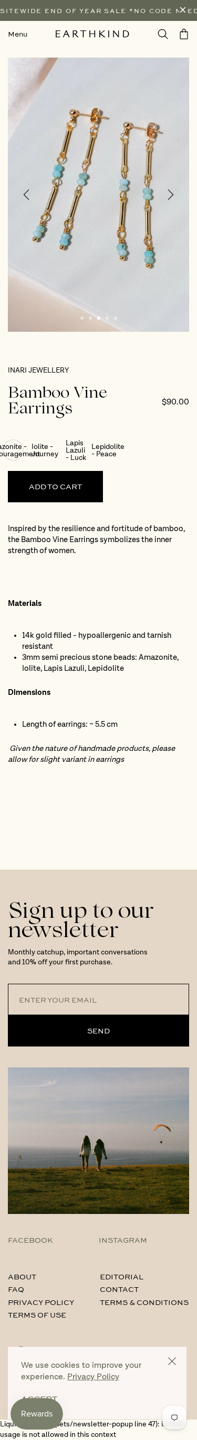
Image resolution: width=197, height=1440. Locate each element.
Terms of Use (37, 1314)
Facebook (30, 1239)
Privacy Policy (41, 1302)
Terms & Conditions (144, 1302)
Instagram (123, 1239)
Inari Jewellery (38, 370)
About (22, 1276)
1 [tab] (82, 318)
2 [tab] (90, 318)
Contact (119, 1289)
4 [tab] (107, 318)
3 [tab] (98, 318)
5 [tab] (115, 318)
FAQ (16, 1289)
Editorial (121, 1276)
